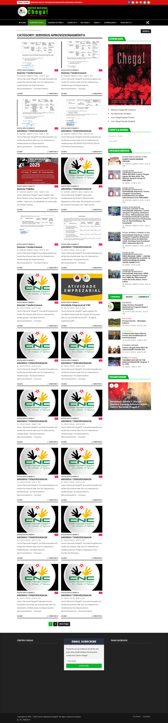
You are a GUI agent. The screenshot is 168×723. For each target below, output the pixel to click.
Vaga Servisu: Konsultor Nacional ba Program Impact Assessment (135, 307)
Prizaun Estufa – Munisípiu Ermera (134, 322)
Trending (115, 297)
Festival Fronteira (134, 207)
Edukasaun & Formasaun (136, 232)
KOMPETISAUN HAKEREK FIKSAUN (132, 160)
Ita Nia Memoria (127, 331)
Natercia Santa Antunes (133, 312)
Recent (129, 297)
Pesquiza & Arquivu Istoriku (138, 157)
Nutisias (85, 22)
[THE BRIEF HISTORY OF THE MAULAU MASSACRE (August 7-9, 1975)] (114, 361)
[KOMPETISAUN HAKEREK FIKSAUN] (114, 160)
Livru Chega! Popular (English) (123, 121)
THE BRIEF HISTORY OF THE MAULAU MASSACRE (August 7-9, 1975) (136, 362)
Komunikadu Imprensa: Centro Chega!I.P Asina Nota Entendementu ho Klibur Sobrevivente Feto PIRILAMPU (135, 194)
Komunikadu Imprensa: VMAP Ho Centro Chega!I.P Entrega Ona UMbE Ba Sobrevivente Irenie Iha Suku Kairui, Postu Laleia (135, 277)
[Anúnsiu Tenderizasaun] (37, 54)
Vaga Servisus (126, 302)
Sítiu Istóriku (127, 318)
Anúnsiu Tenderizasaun (29, 72)
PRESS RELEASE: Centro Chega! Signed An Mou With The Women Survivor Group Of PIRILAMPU (135, 177)
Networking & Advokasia (130, 209)
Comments (143, 297)
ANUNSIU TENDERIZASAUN (76, 188)
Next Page (64, 624)
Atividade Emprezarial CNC (76, 305)
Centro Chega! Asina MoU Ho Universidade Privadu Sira (135, 348)
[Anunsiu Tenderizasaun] (37, 287)
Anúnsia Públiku (25, 188)
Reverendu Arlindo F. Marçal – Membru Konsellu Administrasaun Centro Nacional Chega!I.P (128, 404)
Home (23, 22)
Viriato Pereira (69, 250)
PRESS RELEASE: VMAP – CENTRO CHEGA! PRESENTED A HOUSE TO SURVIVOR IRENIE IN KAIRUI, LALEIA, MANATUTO (136, 259)
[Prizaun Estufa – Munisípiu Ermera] (114, 322)
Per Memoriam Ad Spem (121, 113)
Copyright (146, 716)
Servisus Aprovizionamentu (26, 70)
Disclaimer (137, 716)
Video (96, 22)
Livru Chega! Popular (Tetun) (122, 117)
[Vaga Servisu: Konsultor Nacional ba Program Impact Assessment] (114, 306)
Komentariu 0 (53, 93)
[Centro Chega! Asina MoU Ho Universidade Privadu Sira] (114, 349)
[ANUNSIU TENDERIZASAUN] (81, 171)
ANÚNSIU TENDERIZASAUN (32, 130)
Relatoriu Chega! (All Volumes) (123, 110)
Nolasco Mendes (130, 340)
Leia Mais (20, 93)
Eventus (71, 22)
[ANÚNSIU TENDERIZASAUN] (37, 112)
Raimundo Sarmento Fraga (29, 76)
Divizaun (125, 157)
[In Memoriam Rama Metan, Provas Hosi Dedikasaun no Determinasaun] (114, 335)
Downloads (109, 22)
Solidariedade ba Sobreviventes (132, 172)
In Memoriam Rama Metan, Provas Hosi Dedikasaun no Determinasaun (134, 335)
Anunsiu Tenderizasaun (29, 305)
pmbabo (127, 183)
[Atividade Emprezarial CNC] (81, 287)
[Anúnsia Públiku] (37, 171)
